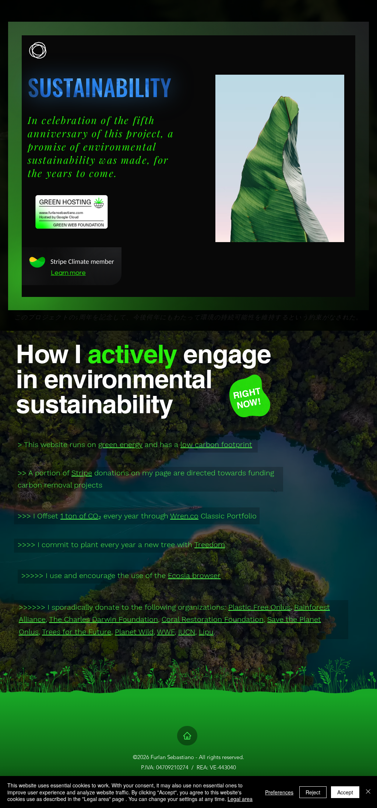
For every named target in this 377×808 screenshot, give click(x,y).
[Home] (187, 735)
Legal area (240, 798)
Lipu (206, 631)
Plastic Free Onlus (259, 607)
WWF (166, 631)
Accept (345, 792)
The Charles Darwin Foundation (103, 619)
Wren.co (184, 515)
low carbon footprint (216, 444)
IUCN (186, 631)
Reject (313, 792)
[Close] (368, 792)
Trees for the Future (76, 631)
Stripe (81, 472)
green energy (120, 444)
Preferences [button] (279, 792)
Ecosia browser (194, 575)
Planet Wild (134, 631)
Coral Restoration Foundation (213, 619)
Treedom (209, 544)
